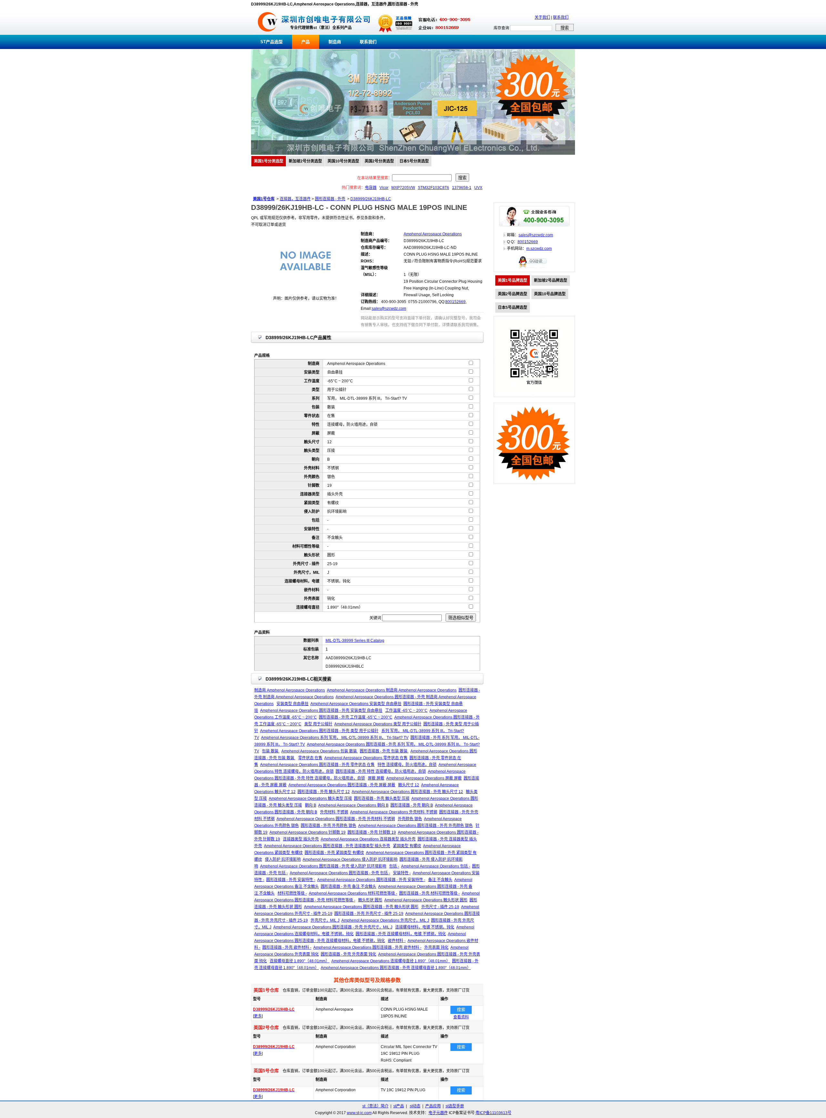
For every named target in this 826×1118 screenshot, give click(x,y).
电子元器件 (438, 1113)
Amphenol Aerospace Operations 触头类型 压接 (310, 798)
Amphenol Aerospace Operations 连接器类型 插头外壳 (368, 839)
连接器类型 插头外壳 (301, 839)
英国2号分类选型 (379, 161)
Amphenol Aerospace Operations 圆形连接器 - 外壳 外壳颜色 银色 (415, 825)
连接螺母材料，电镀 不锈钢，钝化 (424, 927)
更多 (258, 1016)
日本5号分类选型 (414, 161)
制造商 (334, 41)
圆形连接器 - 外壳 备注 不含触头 (348, 886)
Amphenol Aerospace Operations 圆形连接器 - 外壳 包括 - (340, 873)
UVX (478, 187)
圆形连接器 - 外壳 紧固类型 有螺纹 (334, 852)
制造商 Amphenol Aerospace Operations (289, 690)
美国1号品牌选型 (512, 280)
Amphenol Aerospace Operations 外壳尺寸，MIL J (385, 920)
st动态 (415, 1106)
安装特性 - (402, 873)
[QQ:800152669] (534, 268)
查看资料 (461, 1017)
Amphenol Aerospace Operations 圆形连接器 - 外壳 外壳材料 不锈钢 (336, 819)
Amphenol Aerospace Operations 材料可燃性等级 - (353, 893)
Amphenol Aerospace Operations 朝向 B (353, 805)
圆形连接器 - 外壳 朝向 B (411, 805)
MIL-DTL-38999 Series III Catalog (355, 640)
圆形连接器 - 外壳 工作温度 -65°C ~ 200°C (355, 717)
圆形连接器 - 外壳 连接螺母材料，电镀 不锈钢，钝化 (401, 934)
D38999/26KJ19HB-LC (370, 199)
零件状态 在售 (310, 758)
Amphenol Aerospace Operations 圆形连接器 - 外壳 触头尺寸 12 (407, 791)
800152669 (455, 301)
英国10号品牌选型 (550, 294)
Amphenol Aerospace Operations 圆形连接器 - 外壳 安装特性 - (371, 880)
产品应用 (433, 1106)
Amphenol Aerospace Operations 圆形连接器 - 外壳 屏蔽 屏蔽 (341, 785)
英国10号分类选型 (343, 161)
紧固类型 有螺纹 (407, 846)
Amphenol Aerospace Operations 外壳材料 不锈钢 (393, 812)
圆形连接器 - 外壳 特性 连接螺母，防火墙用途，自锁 (381, 771)
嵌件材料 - (397, 940)
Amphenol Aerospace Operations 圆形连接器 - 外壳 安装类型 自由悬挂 (321, 710)
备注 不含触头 (440, 880)
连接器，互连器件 (295, 199)
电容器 (371, 187)
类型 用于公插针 (318, 724)
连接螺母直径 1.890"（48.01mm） (299, 961)
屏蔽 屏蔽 (376, 778)
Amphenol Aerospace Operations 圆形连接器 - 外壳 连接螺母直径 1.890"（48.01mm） (396, 968)
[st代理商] (267, 33)
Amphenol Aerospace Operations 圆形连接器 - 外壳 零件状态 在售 (317, 764)
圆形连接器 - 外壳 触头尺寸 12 (323, 791)
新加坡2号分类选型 (305, 161)
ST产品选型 (271, 41)
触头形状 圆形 (370, 900)
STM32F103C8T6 (433, 187)
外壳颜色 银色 (410, 819)
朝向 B (310, 805)
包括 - (394, 866)
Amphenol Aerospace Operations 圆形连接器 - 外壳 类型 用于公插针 (319, 731)
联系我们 (561, 17)
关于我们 (542, 17)
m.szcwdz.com (539, 248)
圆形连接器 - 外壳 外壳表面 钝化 (348, 954)
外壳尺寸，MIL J (325, 920)
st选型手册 (455, 1106)
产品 (305, 41)
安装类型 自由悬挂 (292, 703)
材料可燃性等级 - (292, 893)
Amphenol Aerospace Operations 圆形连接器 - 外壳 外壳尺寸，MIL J (332, 927)
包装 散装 (270, 751)
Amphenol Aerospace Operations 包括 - (435, 866)
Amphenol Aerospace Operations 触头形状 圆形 (426, 900)
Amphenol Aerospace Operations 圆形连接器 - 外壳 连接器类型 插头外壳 (327, 846)
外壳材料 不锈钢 (334, 812)
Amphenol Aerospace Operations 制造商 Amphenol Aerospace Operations (392, 690)
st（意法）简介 (375, 1106)
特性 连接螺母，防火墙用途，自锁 (407, 764)
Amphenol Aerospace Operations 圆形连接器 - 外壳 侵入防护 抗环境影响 (323, 866)
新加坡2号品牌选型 (550, 280)
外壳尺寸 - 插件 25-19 (440, 907)
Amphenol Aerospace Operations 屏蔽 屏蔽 (424, 778)
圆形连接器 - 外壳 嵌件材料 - (286, 947)
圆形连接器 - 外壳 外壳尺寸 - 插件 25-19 (368, 913)
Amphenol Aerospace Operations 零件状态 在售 (366, 758)
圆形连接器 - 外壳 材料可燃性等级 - (429, 893)
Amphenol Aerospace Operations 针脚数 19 (307, 832)
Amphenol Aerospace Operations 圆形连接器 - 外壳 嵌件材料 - (367, 947)
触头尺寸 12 (408, 785)
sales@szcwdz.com (389, 308)
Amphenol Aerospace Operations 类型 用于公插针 (377, 724)
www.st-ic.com (359, 1113)
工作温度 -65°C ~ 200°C (406, 710)
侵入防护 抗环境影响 (283, 859)
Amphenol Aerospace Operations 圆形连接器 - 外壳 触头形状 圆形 (361, 907)
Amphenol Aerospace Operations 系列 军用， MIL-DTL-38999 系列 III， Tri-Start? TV (334, 737)
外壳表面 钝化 (436, 947)
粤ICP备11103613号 (493, 1113)
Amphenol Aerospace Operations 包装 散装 (319, 751)
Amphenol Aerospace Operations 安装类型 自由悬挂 (355, 703)
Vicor (383, 187)
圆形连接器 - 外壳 (330, 199)
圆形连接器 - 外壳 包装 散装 (384, 751)
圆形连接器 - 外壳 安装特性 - (290, 880)
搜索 (461, 1009)
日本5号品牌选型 (512, 307)
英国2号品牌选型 (512, 294)
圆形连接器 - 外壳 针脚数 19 (372, 832)
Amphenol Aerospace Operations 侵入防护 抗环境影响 (350, 859)
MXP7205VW (403, 187)
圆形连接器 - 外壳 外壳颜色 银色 (328, 825)
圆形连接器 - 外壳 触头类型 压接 (381, 798)
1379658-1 (461, 187)
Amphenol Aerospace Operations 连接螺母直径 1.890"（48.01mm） (390, 961)
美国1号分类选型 (268, 161)
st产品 (398, 1106)
